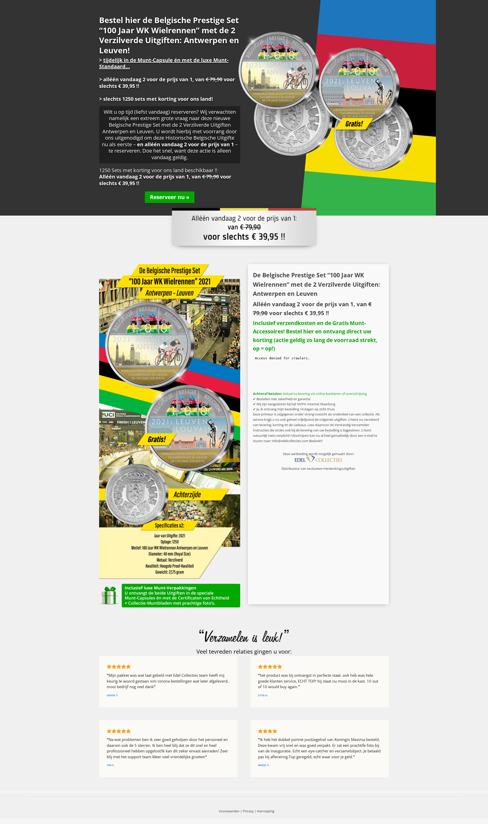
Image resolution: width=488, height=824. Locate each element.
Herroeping (265, 811)
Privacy (248, 811)
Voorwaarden (229, 811)
